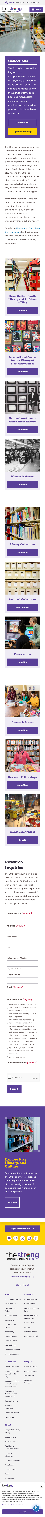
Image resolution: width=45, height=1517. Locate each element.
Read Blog (12, 1202)
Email (15, 987)
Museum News (10, 1437)
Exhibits (28, 1294)
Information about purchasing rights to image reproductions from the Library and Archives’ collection (21, 1049)
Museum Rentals (11, 1341)
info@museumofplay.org (22, 1276)
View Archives (22, 607)
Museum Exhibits (30, 1299)
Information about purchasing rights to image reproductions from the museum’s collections (21, 1023)
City (8, 947)
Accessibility (9, 1332)
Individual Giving (30, 1367)
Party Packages (10, 1336)
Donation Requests (12, 1354)
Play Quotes (9, 1478)
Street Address (12, 937)
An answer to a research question (22, 1004)
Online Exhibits (29, 1304)
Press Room (9, 1465)
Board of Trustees (11, 1441)
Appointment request (17, 1057)
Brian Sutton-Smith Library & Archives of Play (12, 1374)
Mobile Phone (13, 974)
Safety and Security (12, 1350)
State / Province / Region (17, 958)
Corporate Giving (30, 1371)
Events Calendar (11, 1315)
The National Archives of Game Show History (11, 1394)
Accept (22, 1512)
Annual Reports (10, 1469)
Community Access (12, 1460)
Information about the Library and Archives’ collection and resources (23, 1030)
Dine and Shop (10, 1345)
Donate (22, 840)
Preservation (9, 1417)
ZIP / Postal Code (14, 968)
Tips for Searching (23, 131)
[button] (42, 1486)
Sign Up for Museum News (22, 1229)
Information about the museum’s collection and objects (22, 1009)
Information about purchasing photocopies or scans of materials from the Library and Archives (23, 1038)
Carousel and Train (31, 1336)
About (8, 1425)
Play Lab (27, 1327)
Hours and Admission (13, 1299)
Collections (10, 1362)
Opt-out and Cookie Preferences (12, 1505)
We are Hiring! (22, 1285)
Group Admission (11, 1304)
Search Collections (12, 1367)
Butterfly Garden (30, 1332)
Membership (9, 1320)
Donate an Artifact (12, 1413)
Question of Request (22, 1062)
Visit (7, 1294)
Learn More (22, 310)
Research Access (11, 1401)
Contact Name (19, 913)
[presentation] (23, 1077)
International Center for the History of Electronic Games (12, 1384)
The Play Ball (29, 1376)
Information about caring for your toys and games (22, 1015)
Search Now (22, 122)
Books (7, 1474)
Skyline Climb (29, 1323)
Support (28, 1362)
